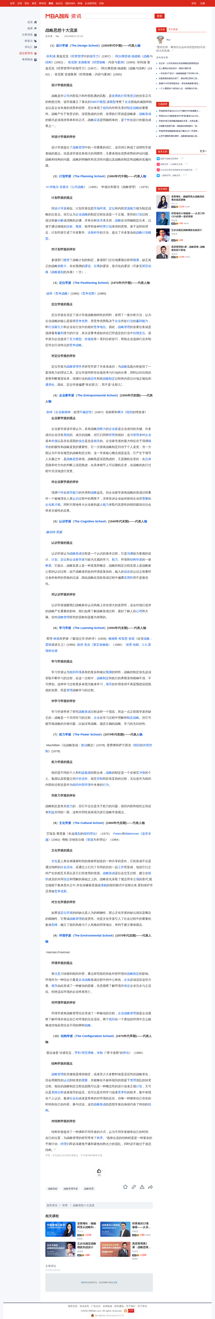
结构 (48, 62)
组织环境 (76, 672)
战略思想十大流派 (83, 1205)
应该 (97, 120)
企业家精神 (63, 412)
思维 (54, 924)
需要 (145, 498)
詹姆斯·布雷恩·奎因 (121, 638)
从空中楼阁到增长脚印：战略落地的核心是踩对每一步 (180, 136)
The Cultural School (88, 823)
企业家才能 (52, 504)
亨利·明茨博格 (84, 1052)
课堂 (34, 3)
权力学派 (65, 734)
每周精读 (27, 59)
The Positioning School (91, 282)
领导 (109, 684)
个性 (127, 120)
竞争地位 (100, 327)
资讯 (51, 3)
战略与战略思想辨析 (169, 158)
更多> (203, 151)
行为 (106, 784)
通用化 (49, 384)
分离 (97, 266)
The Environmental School (93, 935)
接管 (66, 260)
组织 (106, 108)
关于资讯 (142, 1306)
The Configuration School (94, 1036)
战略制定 (109, 378)
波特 (49, 293)
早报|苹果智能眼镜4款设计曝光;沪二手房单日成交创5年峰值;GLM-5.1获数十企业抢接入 (180, 131)
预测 (136, 260)
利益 (51, 812)
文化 (54, 861)
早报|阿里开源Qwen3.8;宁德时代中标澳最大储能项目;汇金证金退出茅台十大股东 (180, 111)
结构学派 (136, 559)
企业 (128, 102)
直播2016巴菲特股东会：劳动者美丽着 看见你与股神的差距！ (180, 83)
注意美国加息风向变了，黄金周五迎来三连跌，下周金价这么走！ (180, 78)
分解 (60, 220)
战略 (147, 56)
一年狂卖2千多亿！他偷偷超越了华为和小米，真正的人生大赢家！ (180, 73)
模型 (113, 102)
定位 (112, 208)
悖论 (126, 1052)
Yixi (57, 36)
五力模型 (76, 339)
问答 (101, 3)
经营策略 (99, 62)
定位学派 (65, 282)
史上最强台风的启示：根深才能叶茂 (175, 68)
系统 (66, 435)
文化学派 (65, 823)
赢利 (60, 333)
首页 (12, 3)
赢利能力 (142, 321)
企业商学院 (91, 3)
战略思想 (73, 459)
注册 (202, 3)
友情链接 (107, 1306)
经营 (112, 435)
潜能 (104, 885)
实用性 (128, 577)
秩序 (100, 1138)
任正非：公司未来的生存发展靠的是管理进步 (179, 63)
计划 (139, 214)
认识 (76, 498)
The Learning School (89, 628)
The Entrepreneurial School (97, 395)
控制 (100, 778)
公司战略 (78, 187)
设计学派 (62, 45)
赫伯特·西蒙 (54, 532)
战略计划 (142, 232)
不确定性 (86, 412)
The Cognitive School (89, 521)
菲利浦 (50, 56)
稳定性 (92, 378)
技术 (100, 220)
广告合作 (96, 1306)
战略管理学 (74, 366)
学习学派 (65, 628)
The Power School (87, 734)
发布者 (161, 29)
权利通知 (119, 1306)
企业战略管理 (127, 1013)
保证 (127, 985)
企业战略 (82, 214)
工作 (121, 867)
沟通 (130, 553)
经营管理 (78, 56)
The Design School (84, 45)
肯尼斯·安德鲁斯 (79, 62)
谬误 (88, 266)
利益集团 (85, 772)
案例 (120, 62)
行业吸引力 (55, 327)
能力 (133, 208)
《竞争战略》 (61, 293)
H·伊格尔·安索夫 (57, 187)
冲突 (142, 772)
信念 (82, 441)
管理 (70, 690)
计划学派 (65, 176)
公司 (66, 96)
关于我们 (130, 1306)
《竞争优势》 (88, 293)
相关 (97, 441)
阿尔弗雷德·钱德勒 (128, 56)
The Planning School (89, 176)
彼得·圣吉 (83, 644)
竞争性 (122, 1092)
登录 (193, 3)
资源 (127, 208)
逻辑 (48, 644)
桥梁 (48, 565)
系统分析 (57, 1092)
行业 (130, 321)
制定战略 (133, 108)
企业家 (113, 429)
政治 (84, 745)
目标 (70, 226)
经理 (63, 1144)
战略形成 (145, 114)
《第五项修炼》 (100, 644)
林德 (56, 638)
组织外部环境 (82, 784)
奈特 (49, 412)
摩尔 (120, 412)
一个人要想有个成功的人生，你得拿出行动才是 (180, 88)
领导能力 (73, 492)
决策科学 (94, 232)
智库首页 (72, 1306)
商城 (80, 3)
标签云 (29, 40)
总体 (148, 459)
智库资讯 (52, 1205)
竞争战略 (76, 345)
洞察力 (62, 266)
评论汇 (29, 47)
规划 (78, 833)
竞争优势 (82, 321)
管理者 (137, 435)
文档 (19, 3)
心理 (139, 611)
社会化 (74, 1098)
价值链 (89, 339)
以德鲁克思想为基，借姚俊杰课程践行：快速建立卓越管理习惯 (180, 126)
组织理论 (90, 833)
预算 (79, 226)
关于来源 (173, 29)
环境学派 (65, 935)
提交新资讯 (26, 53)
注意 (57, 973)
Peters (117, 833)
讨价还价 (82, 778)
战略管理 (79, 147)
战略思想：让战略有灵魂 (171, 164)
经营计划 (106, 226)
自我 (136, 333)
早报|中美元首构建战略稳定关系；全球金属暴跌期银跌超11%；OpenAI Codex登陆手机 (180, 121)
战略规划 (57, 272)
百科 (27, 3)
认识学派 (65, 521)
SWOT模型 (98, 102)
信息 (127, 571)
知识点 (59, 3)
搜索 (159, 16)
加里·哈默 (132, 644)
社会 (63, 867)
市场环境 (100, 208)
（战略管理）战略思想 (170, 175)
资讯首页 (84, 1306)
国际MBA (70, 3)
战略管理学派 (71, 1188)
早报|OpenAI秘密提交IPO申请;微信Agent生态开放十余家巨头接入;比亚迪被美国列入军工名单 (180, 116)
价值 (54, 441)
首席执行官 (119, 96)
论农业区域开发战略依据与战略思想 (177, 170)
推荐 (30, 28)
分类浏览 (27, 34)
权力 (115, 559)
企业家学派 (66, 395)
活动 (70, 867)
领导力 (94, 56)
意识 (133, 96)
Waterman (132, 833)
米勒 (100, 1052)
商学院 (42, 3)
